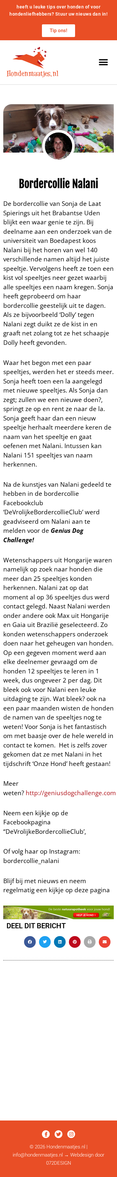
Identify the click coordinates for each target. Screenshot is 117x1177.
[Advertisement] (58, 1058)
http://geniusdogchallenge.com (71, 793)
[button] (103, 62)
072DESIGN (58, 1163)
